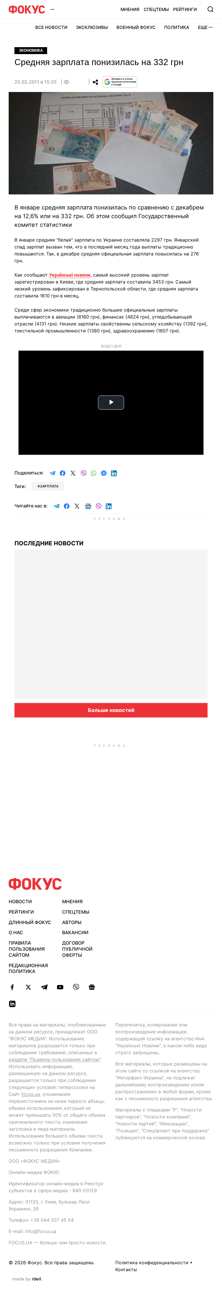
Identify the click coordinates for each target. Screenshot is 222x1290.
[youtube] (59, 987)
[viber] (75, 987)
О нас (16, 932)
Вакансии (75, 932)
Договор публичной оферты (77, 949)
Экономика (31, 50)
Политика (176, 27)
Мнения (130, 9)
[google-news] (91, 987)
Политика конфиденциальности (151, 1262)
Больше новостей (111, 710)
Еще (203, 27)
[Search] (210, 9)
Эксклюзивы (92, 27)
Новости (20, 901)
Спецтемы (156, 9)
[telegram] (44, 987)
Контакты (126, 1269)
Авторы (72, 922)
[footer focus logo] (35, 884)
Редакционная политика (28, 968)
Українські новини (69, 275)
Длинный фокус (30, 922)
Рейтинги (185, 9)
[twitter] (28, 987)
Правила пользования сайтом (27, 949)
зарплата (49, 486)
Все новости (51, 27)
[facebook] (12, 987)
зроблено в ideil (27, 1279)
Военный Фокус (136, 27)
